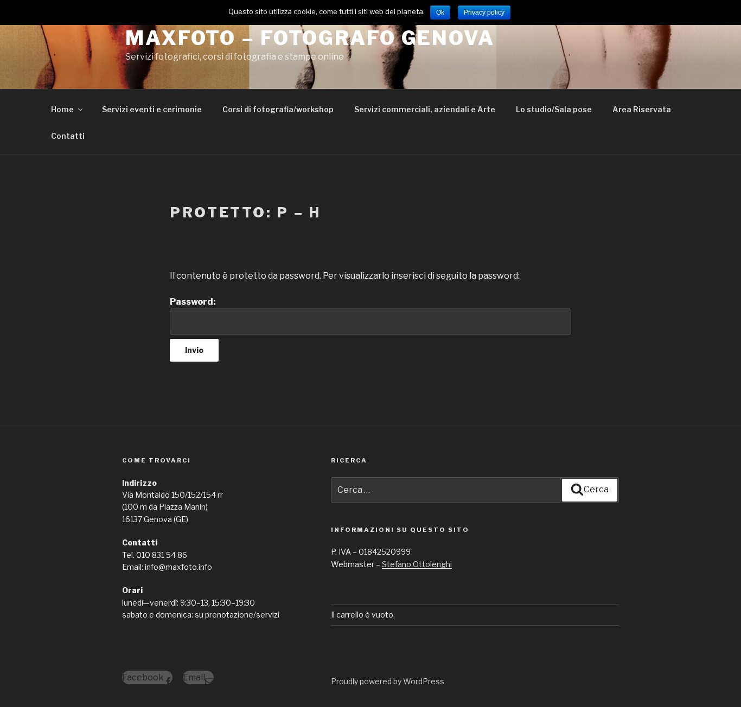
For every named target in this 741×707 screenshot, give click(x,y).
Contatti (68, 135)
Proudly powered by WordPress (387, 681)
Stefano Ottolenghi (417, 564)
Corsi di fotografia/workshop (278, 109)
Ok (440, 12)
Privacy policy (484, 12)
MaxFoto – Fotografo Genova (310, 38)
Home (62, 109)
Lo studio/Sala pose (554, 109)
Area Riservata (641, 109)
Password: (193, 302)
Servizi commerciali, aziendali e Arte (424, 109)
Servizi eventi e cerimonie (152, 109)
